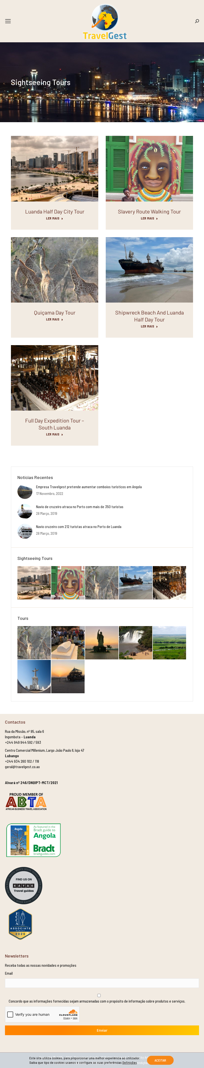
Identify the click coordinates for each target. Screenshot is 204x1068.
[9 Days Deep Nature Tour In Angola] (68, 677)
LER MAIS (52, 218)
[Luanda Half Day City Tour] (34, 583)
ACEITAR (160, 1060)
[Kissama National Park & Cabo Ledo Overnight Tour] (34, 643)
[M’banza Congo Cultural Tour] (68, 643)
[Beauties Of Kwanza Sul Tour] (136, 643)
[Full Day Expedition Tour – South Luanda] (170, 583)
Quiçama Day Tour (54, 312)
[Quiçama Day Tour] (102, 583)
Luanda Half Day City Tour (54, 211)
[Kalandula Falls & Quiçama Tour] (170, 643)
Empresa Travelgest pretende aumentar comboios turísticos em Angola (89, 486)
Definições (129, 1063)
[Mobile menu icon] (8, 21)
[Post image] (24, 491)
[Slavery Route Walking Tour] (68, 583)
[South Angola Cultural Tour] (34, 677)
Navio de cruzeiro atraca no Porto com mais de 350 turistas (79, 506)
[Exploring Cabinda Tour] (102, 643)
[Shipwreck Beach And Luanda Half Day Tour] (136, 583)
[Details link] (54, 168)
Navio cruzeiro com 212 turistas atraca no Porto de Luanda (78, 526)
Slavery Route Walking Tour (149, 211)
